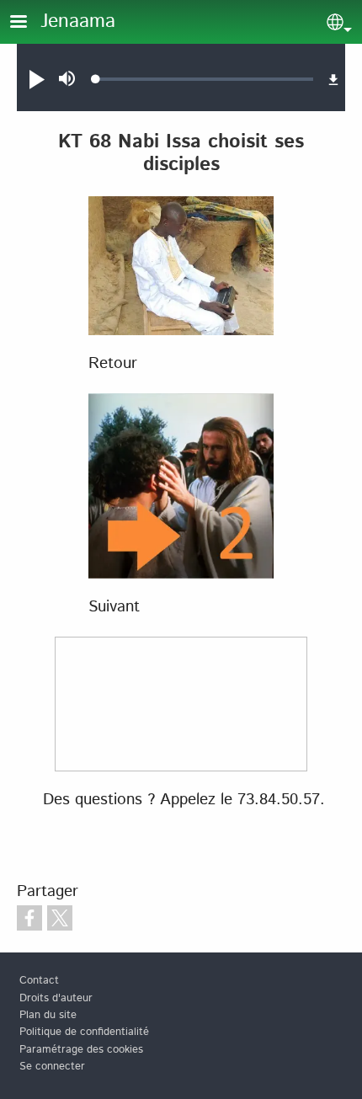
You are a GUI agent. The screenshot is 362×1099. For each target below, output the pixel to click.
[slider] (204, 79)
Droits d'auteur (56, 998)
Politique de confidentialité (84, 1032)
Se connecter (52, 1067)
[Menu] (28, 23)
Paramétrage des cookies (81, 1050)
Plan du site (48, 1015)
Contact (39, 981)
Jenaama (77, 21)
